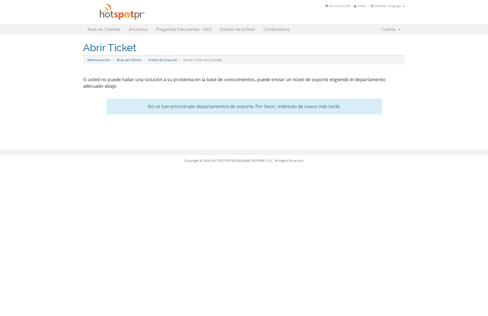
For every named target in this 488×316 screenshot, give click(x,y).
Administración (98, 60)
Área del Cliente (129, 60)
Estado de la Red (237, 29)
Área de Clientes (103, 29)
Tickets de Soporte (162, 60)
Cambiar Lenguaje (387, 6)
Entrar (361, 6)
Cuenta (389, 29)
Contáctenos (276, 29)
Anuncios (138, 29)
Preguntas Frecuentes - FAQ (184, 29)
